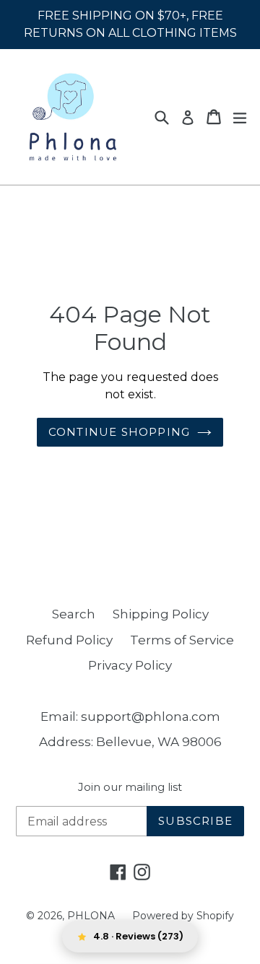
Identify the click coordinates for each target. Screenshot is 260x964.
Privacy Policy (130, 665)
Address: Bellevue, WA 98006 (130, 742)
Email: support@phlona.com (130, 716)
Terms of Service (182, 640)
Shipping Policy (161, 614)
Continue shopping (119, 432)
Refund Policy (69, 640)
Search (73, 614)
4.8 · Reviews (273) (138, 936)
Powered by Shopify (183, 915)
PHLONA (91, 915)
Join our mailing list (130, 787)
